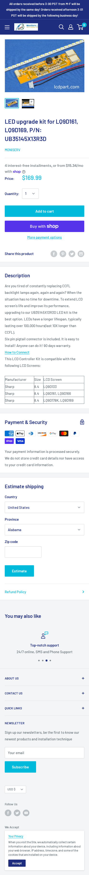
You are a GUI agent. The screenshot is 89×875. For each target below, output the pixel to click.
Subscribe (20, 767)
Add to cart (44, 211)
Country (11, 497)
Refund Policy (15, 592)
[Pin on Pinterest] (63, 253)
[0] (80, 27)
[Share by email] (81, 253)
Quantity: (12, 193)
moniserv (12, 150)
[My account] (70, 27)
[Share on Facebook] (54, 253)
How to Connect (17, 352)
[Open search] (61, 27)
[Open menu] (7, 27)
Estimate (19, 571)
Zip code (11, 541)
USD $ (11, 789)
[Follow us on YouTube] (26, 813)
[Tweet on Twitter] (72, 253)
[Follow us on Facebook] (8, 813)
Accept (17, 863)
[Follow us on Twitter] (17, 813)
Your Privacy (15, 836)
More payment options (44, 237)
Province (12, 519)
